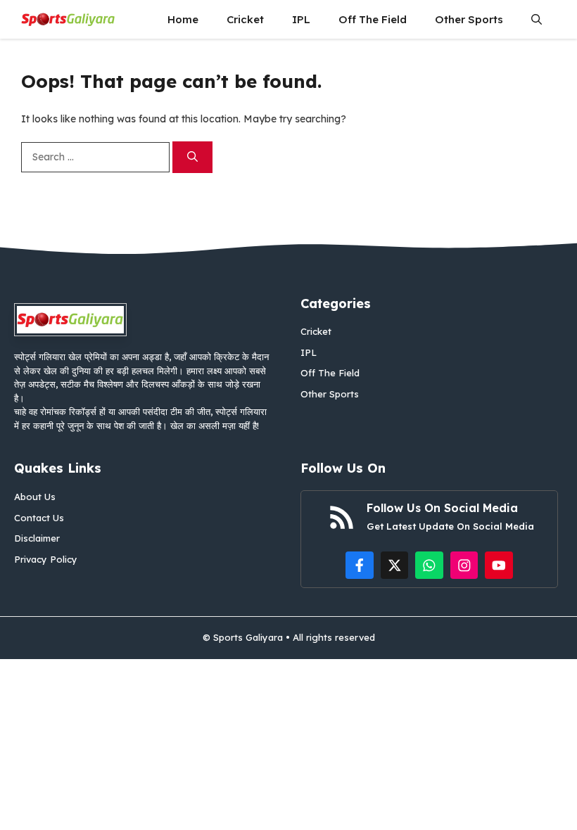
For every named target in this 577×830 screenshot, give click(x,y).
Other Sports (469, 19)
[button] (536, 19)
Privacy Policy (45, 559)
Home (182, 19)
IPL (301, 19)
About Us (35, 496)
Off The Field (372, 19)
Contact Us (39, 517)
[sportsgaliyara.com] (68, 19)
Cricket (245, 19)
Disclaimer (37, 538)
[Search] (192, 157)
